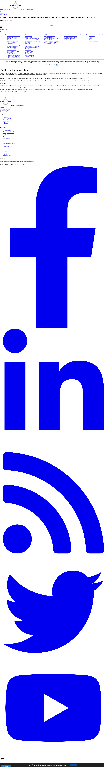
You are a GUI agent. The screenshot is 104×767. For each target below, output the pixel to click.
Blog (4, 135)
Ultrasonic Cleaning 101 (8, 131)
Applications (25, 34)
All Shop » (92, 36)
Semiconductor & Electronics (13, 55)
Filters (90, 38)
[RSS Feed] (53, 560)
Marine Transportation (12, 48)
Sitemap (22, 164)
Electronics (27, 48)
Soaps (90, 37)
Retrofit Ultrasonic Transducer (51, 42)
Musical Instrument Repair (13, 51)
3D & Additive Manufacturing (13, 36)
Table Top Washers (48, 37)
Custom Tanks (82, 34)
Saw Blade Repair (11, 53)
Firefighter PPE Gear (11, 43)
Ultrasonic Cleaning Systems (70, 37)
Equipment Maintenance (12, 41)
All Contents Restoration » (70, 36)
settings (64, 765)
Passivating (27, 43)
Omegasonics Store (91, 34)
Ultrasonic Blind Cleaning (13, 56)
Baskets (91, 39)
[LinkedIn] (53, 444)
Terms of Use (6, 146)
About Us (5, 151)
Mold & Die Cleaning (12, 50)
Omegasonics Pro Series (49, 36)
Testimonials (5, 123)
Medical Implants (28, 37)
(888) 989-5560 (3, 14)
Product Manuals (6, 125)
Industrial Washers (46, 34)
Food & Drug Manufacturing (13, 45)
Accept (73, 764)
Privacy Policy (6, 145)
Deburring (27, 45)
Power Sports (10, 52)
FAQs (4, 134)
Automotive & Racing (12, 38)
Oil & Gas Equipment (29, 56)
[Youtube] (53, 752)
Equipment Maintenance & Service (32, 41)
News (4, 136)
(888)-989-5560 (5, 110)
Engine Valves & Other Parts (31, 47)
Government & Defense (12, 46)
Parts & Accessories (93, 41)
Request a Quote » (4, 29)
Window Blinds (28, 52)
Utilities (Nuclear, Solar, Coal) (13, 57)
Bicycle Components (11, 39)
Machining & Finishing (12, 47)
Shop (4, 122)
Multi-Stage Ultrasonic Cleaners (51, 38)
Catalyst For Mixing (29, 55)
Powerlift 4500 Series (49, 39)
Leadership (5, 153)
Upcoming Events (7, 155)
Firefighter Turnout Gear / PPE (31, 39)
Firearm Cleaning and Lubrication (32, 46)
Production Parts (28, 36)
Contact (101, 34)
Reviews (5, 154)
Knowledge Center (7, 130)
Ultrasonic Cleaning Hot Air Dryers (52, 41)
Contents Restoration (67, 34)
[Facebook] (53, 328)
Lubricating (27, 42)
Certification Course (68, 39)
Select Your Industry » (5, 9)
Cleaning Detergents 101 (8, 133)
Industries (6, 34)
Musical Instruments (29, 53)
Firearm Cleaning (11, 42)
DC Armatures (28, 50)
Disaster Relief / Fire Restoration (32, 38)
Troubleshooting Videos (8, 138)
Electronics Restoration (69, 38)
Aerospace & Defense (12, 37)
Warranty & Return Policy (9, 143)
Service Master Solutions (53, 89)
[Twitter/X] (53, 662)
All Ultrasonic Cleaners (49, 43)
